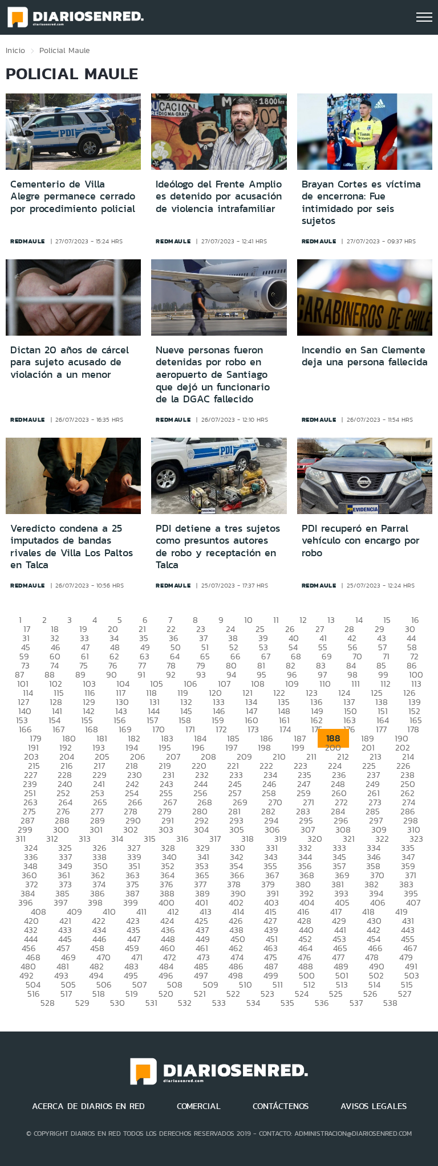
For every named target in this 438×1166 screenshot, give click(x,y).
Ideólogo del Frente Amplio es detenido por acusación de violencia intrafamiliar (219, 196)
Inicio (15, 50)
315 (150, 839)
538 (390, 1003)
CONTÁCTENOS (281, 1106)
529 (82, 1003)
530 (117, 1003)
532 (185, 1003)
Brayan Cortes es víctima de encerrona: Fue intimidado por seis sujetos (361, 203)
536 (322, 1003)
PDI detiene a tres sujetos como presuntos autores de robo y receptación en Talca (218, 547)
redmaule (27, 241)
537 (356, 1003)
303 (166, 829)
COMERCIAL (199, 1106)
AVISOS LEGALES (373, 1106)
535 (287, 1003)
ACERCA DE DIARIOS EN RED (88, 1106)
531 (151, 1003)
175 (317, 729)
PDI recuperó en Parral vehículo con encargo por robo (361, 540)
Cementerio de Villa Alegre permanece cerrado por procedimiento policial (72, 196)
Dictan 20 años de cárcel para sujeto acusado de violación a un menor (69, 362)
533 (219, 1003)
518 (98, 994)
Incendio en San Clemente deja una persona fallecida (365, 356)
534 (253, 1003)
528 (47, 1003)
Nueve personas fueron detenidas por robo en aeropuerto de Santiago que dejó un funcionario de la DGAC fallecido (213, 374)
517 (66, 994)
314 (117, 839)
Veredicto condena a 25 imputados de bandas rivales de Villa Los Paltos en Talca (71, 547)
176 (349, 729)
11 (276, 620)
